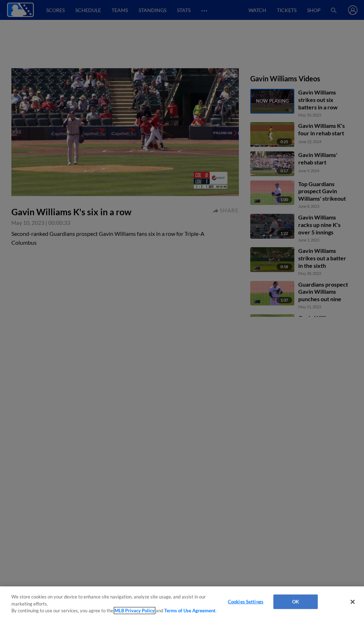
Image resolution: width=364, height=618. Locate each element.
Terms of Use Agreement (189, 610)
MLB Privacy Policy (134, 610)
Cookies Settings (245, 601)
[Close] (352, 601)
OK (295, 601)
